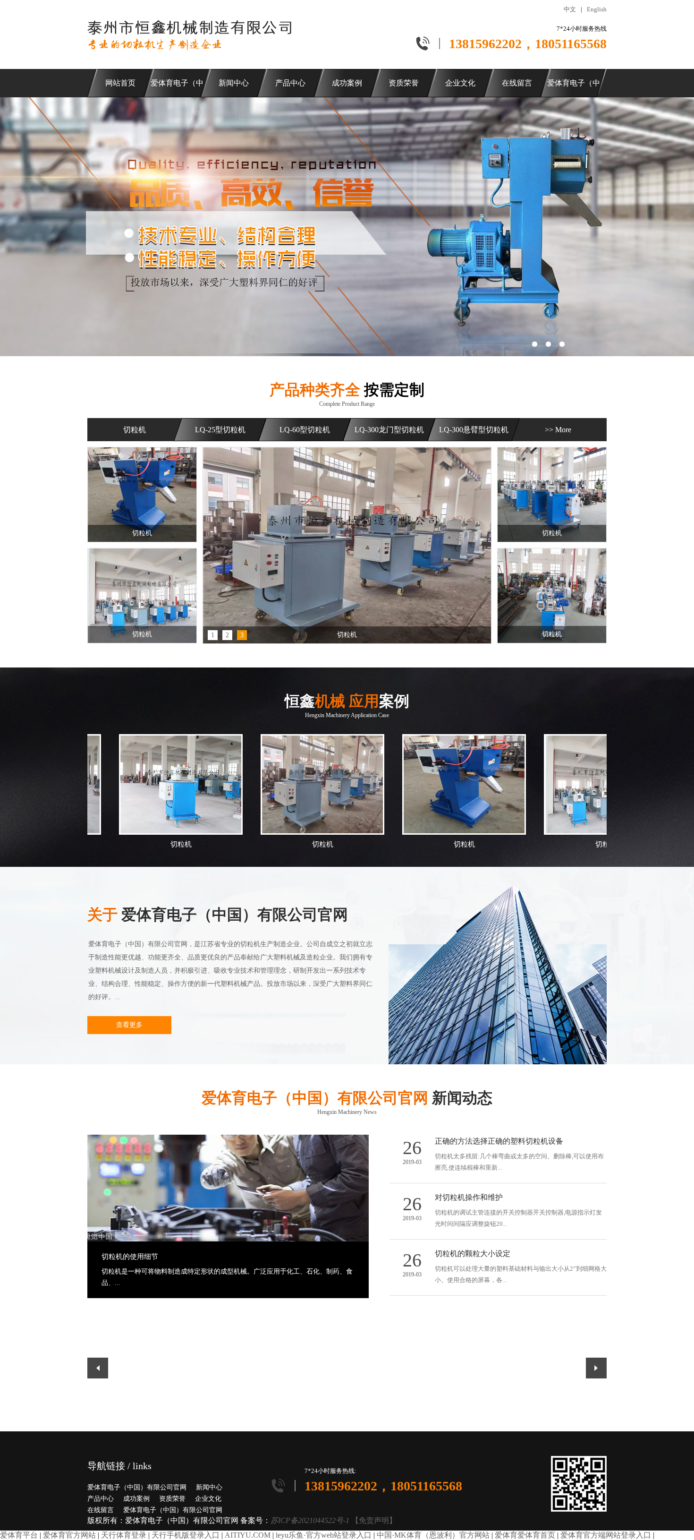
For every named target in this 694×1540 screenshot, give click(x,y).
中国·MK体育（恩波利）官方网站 (433, 1535)
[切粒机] (347, 545)
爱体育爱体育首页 (525, 1535)
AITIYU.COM (248, 1535)
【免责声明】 (374, 1520)
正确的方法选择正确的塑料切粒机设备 (499, 1141)
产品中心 (100, 1498)
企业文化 (208, 1498)
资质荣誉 (172, 1498)
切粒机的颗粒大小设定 (472, 1253)
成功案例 (136, 1498)
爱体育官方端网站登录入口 (605, 1535)
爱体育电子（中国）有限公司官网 (136, 1487)
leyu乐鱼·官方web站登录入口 (324, 1535)
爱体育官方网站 (69, 1535)
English (597, 9)
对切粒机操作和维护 (469, 1197)
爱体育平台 (19, 1535)
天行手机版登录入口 (186, 1535)
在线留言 (100, 1510)
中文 (570, 9)
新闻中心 (209, 1487)
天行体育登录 (123, 1535)
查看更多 (129, 1024)
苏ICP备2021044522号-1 (310, 1520)
